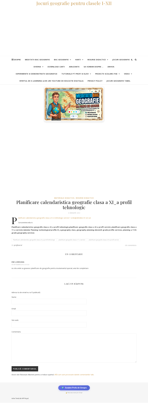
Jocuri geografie (121, 59)
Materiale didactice (64, 198)
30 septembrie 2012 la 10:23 (20, 264)
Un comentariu (130, 245)
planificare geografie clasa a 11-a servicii (72, 240)
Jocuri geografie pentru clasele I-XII (74, 3)
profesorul (18, 245)
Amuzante (74, 66)
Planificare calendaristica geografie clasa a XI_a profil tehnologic (34, 240)
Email (14, 308)
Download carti (56, 66)
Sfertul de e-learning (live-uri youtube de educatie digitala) (51, 81)
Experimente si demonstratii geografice (36, 74)
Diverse (37, 66)
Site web (15, 320)
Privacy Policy (95, 81)
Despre (17, 59)
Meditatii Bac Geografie (37, 59)
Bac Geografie (61, 59)
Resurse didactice (97, 59)
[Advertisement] (69, 140)
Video (127, 74)
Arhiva (111, 66)
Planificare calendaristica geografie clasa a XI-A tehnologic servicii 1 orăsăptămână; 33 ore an (54, 218)
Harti (78, 59)
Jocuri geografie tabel (118, 81)
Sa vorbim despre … (93, 66)
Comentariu (16, 332)
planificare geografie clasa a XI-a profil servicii (104, 240)
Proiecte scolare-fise (106, 74)
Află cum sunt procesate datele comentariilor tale (74, 374)
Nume (14, 297)
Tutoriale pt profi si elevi (75, 74)
